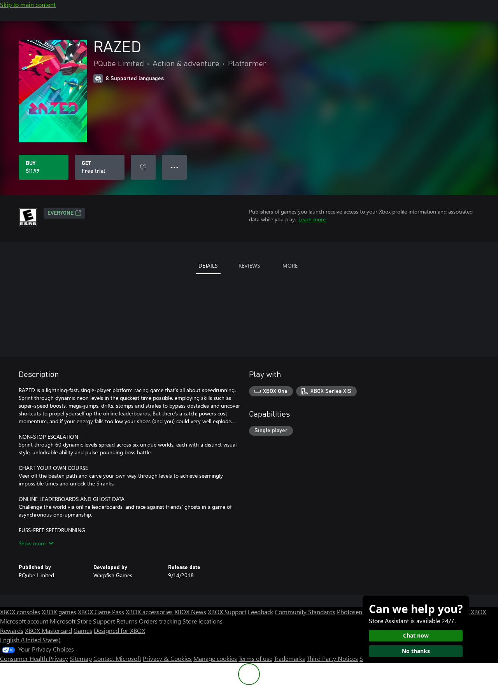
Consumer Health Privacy (34, 658)
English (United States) (30, 640)
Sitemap (81, 658)
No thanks (416, 651)
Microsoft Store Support (82, 621)
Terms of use (255, 658)
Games (83, 630)
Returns (126, 621)
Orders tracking (160, 621)
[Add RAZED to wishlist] (143, 167)
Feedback (260, 612)
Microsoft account (24, 621)
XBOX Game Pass (101, 612)
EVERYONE (60, 213)
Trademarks (289, 658)
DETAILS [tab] (207, 265)
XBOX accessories (149, 612)
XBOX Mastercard (48, 630)
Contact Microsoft (117, 658)
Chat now (416, 635)
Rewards (11, 630)
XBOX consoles (20, 612)
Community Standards (305, 612)
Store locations (202, 621)
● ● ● (174, 167)
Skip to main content (28, 4)
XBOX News (190, 612)
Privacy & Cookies (167, 658)
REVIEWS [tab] (249, 265)
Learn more (312, 219)
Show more (32, 543)
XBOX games (59, 612)
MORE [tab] (290, 265)
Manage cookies (215, 658)
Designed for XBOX (119, 630)
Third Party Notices (332, 658)
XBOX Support (227, 612)
